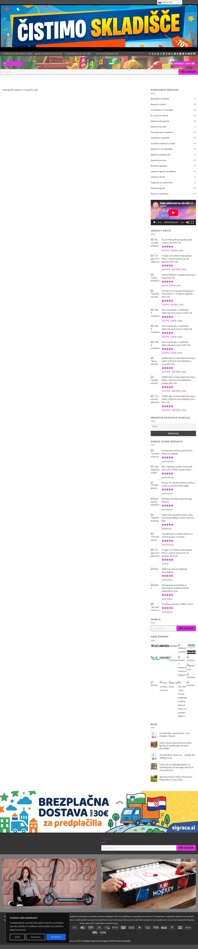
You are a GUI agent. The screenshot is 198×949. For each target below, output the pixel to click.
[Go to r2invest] (164, 686)
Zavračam (35, 937)
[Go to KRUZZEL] (173, 645)
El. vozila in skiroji (159, 115)
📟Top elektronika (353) (106, 54)
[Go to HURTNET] (191, 684)
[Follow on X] (161, 54)
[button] (12, 63)
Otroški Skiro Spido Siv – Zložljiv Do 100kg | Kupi (177, 756)
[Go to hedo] (191, 646)
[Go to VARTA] (164, 645)
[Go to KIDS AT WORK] (173, 684)
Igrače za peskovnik (160, 154)
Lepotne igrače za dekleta (163, 171)
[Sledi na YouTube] (183, 54)
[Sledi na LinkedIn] (180, 54)
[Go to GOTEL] (191, 667)
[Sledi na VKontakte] (186, 54)
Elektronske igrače (160, 120)
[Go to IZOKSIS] (182, 666)
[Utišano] (187, 222)
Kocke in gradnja (159, 165)
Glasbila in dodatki (160, 137)
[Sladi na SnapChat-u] (158, 54)
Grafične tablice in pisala (163, 143)
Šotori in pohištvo (159, 193)
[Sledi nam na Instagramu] (153, 54)
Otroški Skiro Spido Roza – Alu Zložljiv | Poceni (174, 734)
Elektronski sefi (158, 126)
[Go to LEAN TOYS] (155, 645)
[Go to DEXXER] (191, 652)
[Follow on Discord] (194, 54)
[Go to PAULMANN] (173, 659)
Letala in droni (158, 176)
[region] (38, 928)
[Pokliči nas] (172, 54)
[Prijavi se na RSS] (177, 54)
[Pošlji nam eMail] (169, 54)
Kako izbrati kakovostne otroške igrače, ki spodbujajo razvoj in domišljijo (175, 745)
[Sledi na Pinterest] (175, 54)
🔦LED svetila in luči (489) (77, 54)
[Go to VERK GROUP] (182, 699)
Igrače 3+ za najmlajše (161, 148)
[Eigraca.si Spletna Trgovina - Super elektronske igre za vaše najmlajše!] (99, 62)
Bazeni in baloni (158, 104)
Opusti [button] (99, 49)
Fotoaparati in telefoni (162, 132)
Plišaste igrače (158, 188)
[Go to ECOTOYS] (191, 659)
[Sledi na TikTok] (155, 54)
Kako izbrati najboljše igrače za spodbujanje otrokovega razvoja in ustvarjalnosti (176, 767)
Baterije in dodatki (160, 98)
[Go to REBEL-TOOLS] (164, 657)
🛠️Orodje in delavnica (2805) (17, 54)
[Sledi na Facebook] (150, 54)
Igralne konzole (158, 160)
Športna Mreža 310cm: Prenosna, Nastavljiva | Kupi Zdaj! (175, 778)
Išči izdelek (188, 71)
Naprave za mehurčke (161, 182)
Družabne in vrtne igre (162, 109)
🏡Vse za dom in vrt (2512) (48, 54)
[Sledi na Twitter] (164, 54)
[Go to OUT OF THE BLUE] (155, 658)
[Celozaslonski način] (192, 222)
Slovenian (166, 2)
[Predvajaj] (155, 222)
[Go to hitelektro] (182, 648)
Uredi (17, 937)
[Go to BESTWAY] (191, 676)
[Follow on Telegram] (189, 54)
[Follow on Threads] (166, 54)
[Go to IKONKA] (155, 684)
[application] (173, 212)
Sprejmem (56, 937)
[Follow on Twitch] (191, 54)
